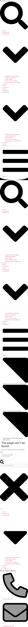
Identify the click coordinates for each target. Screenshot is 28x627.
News (4, 85)
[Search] (1, 509)
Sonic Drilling (8, 79)
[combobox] (14, 465)
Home (4, 30)
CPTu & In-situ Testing (11, 81)
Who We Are (6, 32)
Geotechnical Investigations (12, 76)
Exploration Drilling (10, 77)
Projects (5, 84)
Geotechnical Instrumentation (13, 82)
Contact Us (6, 87)
